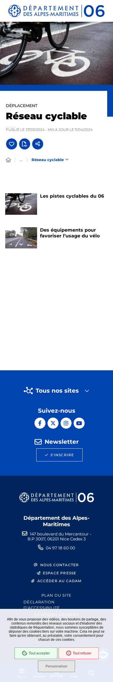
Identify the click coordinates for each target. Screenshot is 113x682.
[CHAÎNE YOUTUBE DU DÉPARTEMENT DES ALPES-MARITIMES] (79, 423)
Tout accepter (39, 653)
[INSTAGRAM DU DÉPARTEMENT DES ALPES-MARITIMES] (66, 423)
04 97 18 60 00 (60, 548)
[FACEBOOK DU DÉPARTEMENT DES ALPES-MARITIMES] (40, 423)
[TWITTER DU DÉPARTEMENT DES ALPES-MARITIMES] (53, 423)
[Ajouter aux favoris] (11, 144)
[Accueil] (8, 160)
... (21, 159)
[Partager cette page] (37, 144)
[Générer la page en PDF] (24, 144)
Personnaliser (56, 666)
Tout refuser (82, 653)
